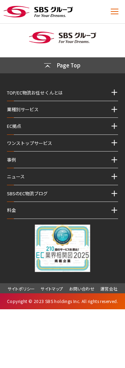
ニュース (16, 176)
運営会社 (109, 289)
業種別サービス (23, 109)
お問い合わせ (81, 289)
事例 (11, 159)
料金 (11, 210)
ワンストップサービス (29, 143)
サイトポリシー (21, 289)
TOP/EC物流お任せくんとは (35, 92)
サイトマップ (52, 289)
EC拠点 (14, 126)
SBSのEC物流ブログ (27, 193)
